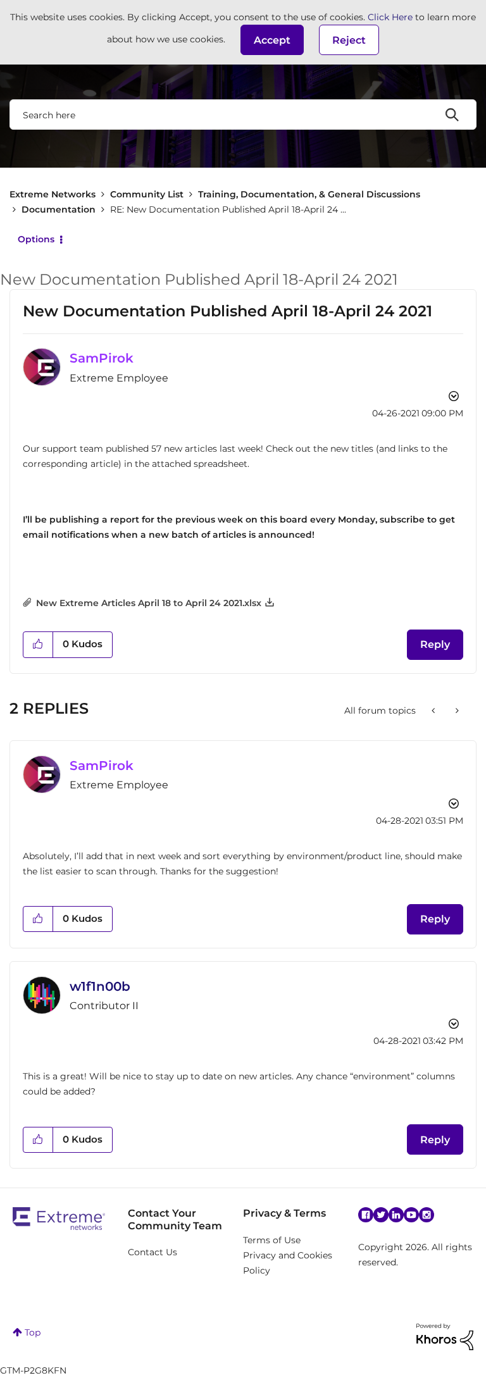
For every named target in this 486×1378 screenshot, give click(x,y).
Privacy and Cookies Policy (287, 1263)
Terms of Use (272, 1240)
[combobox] (243, 114)
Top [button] (32, 1332)
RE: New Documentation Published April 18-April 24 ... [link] (228, 209)
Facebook (365, 1214)
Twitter (381, 1214)
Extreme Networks (52, 194)
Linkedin (396, 1214)
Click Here (390, 17)
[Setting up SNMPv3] (434, 710)
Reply (435, 644)
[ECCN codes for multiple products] (456, 710)
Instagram (426, 1214)
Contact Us (152, 1252)
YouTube (411, 1214)
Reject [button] (349, 40)
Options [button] (36, 239)
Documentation (59, 209)
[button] (272, 40)
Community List (147, 194)
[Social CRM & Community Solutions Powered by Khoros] (444, 1336)
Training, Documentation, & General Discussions (309, 194)
